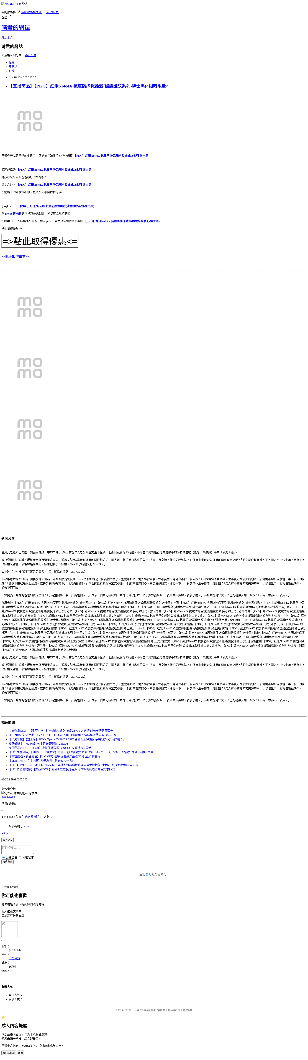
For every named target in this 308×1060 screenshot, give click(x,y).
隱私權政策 (174, 1010)
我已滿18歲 (9, 1053)
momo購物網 (13, 213)
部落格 (13, 66)
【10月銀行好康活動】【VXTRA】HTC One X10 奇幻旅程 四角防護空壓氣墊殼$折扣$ (62, 735)
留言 (37, 816)
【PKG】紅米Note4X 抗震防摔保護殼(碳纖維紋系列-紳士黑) (111, 155)
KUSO (28, 826)
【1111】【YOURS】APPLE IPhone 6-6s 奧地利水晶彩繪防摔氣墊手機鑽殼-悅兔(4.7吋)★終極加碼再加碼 (73, 765)
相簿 (11, 62)
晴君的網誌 (15, 27)
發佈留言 (7, 861)
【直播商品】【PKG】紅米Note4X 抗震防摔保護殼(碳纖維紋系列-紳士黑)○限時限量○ (89, 86)
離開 (20, 1053)
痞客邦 (29, 816)
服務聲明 (187, 1010)
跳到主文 (7, 37)
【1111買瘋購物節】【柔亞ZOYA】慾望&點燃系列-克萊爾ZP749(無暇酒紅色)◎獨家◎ (62, 769)
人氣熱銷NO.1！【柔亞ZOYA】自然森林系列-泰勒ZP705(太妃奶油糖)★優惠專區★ (61, 730)
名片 (11, 70)
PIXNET (127, 1010)
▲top (4, 833)
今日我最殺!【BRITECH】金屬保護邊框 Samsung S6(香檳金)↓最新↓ (51, 747)
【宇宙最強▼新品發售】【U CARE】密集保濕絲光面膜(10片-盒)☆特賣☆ (54, 756)
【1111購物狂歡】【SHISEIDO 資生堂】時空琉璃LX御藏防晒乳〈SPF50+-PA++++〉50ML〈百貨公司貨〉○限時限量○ (82, 752)
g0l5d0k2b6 (8, 796)
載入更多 (7, 840)
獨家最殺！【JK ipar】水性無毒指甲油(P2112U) (38, 743)
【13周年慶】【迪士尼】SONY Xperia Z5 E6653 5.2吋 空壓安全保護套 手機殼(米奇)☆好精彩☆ (67, 739)
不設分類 (30, 55)
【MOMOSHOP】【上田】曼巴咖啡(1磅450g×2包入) (41, 760)
